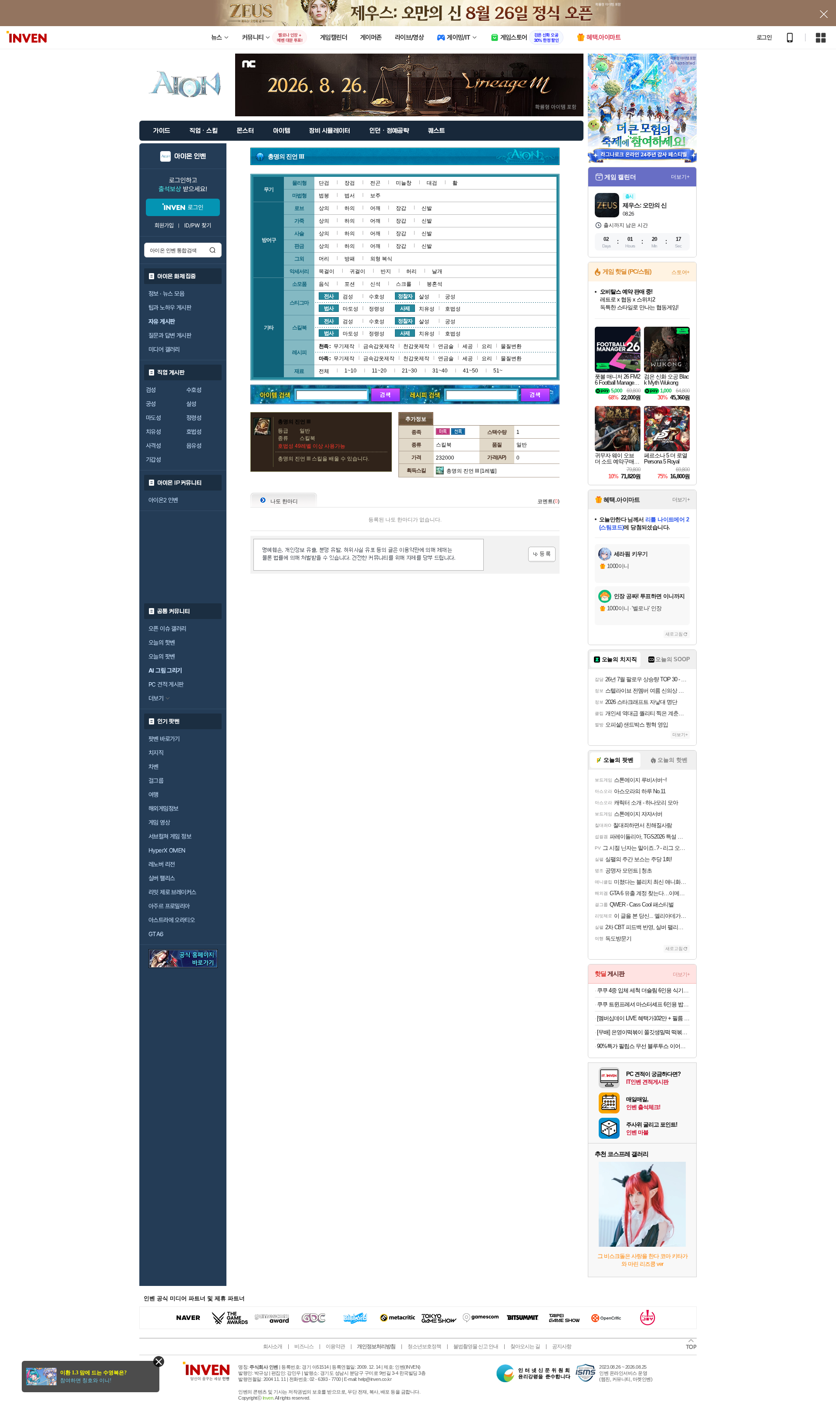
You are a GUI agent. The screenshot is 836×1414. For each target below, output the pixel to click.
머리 (324, 259)
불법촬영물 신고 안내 (475, 1346)
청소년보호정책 (424, 1346)
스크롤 (403, 284)
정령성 (193, 417)
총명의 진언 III (462, 471)
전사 (329, 296)
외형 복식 (381, 259)
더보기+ (680, 176)
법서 (349, 196)
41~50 (470, 371)
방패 (349, 259)
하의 (349, 208)
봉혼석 (434, 284)
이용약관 (335, 1346)
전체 (324, 371)
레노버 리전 (161, 864)
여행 (153, 794)
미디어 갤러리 (164, 349)
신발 (426, 208)
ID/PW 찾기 (197, 225)
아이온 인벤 (190, 156)
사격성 (153, 445)
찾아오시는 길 (525, 1346)
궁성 (151, 403)
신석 (375, 284)
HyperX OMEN (166, 850)
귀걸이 (357, 271)
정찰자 (405, 296)
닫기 (158, 1361)
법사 (329, 308)
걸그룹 (155, 780)
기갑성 (153, 459)
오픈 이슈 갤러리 (167, 628)
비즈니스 (304, 1346)
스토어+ (680, 272)
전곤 (375, 183)
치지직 (155, 752)
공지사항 (561, 1346)
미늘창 (403, 183)
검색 (212, 250)
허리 (411, 271)
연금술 (446, 346)
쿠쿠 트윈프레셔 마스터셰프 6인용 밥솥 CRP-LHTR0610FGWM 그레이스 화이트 (643, 1004)
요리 (487, 346)
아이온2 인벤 (163, 500)
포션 (349, 284)
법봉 (324, 196)
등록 (542, 554)
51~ (497, 371)
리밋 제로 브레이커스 (172, 892)
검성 (151, 389)
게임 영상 (159, 822)
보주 (375, 196)
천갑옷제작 (416, 346)
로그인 (764, 37)
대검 (432, 183)
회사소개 (272, 1346)
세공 (467, 346)
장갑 (401, 208)
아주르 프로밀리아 (169, 906)
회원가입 (164, 225)
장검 (349, 183)
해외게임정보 (163, 808)
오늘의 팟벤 (161, 656)
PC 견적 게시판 (166, 684)
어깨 (375, 208)
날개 (437, 271)
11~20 (379, 371)
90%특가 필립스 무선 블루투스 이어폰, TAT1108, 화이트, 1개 (643, 1046)
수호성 (193, 389)
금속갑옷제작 (378, 346)
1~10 (350, 371)
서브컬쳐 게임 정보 (169, 836)
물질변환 (511, 346)
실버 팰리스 (161, 878)
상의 (324, 208)
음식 (324, 284)
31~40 (440, 371)
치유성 (153, 431)
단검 (324, 183)
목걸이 (326, 271)
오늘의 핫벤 (161, 642)
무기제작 (344, 346)
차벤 (153, 766)
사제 (405, 308)
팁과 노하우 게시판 (169, 307)
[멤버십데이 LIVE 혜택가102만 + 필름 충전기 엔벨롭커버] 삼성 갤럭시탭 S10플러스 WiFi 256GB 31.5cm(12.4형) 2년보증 (643, 1018)
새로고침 (674, 634)
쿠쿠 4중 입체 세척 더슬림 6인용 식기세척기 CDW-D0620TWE (643, 990)
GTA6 (156, 933)
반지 (386, 271)
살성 (191, 403)
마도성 (153, 417)
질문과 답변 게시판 (169, 335)
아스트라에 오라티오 (171, 920)
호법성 (193, 431)
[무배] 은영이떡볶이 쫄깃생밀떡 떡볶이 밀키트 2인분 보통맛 (643, 1032)
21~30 (409, 371)
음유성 (193, 445)
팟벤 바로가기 (164, 738)
